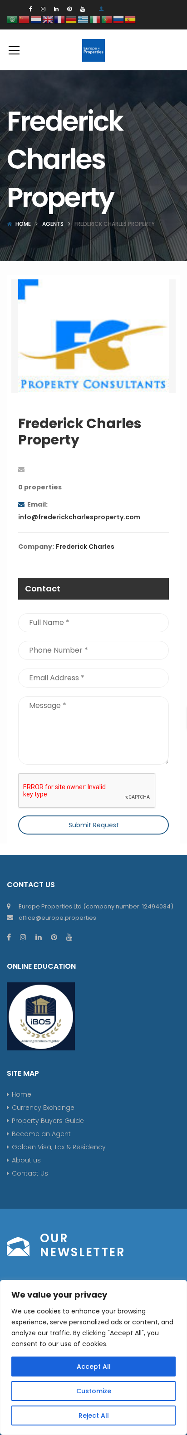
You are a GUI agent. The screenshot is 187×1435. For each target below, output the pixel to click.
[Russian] (119, 19)
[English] (48, 19)
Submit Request (94, 825)
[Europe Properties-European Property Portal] (93, 49)
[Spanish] (131, 19)
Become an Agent (41, 1133)
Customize (93, 1391)
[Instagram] (43, 9)
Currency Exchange (43, 1107)
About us (26, 1160)
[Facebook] (30, 9)
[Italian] (95, 19)
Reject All (94, 1415)
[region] (93, 1357)
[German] (72, 19)
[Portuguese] (107, 19)
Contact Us (30, 1173)
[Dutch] (36, 19)
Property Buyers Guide (48, 1120)
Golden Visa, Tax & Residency (59, 1147)
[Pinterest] (69, 9)
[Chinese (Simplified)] (24, 19)
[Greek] (83, 19)
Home (23, 224)
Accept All (94, 1366)
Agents (53, 224)
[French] (60, 19)
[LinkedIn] (56, 9)
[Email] (21, 470)
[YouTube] (82, 9)
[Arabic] (13, 19)
